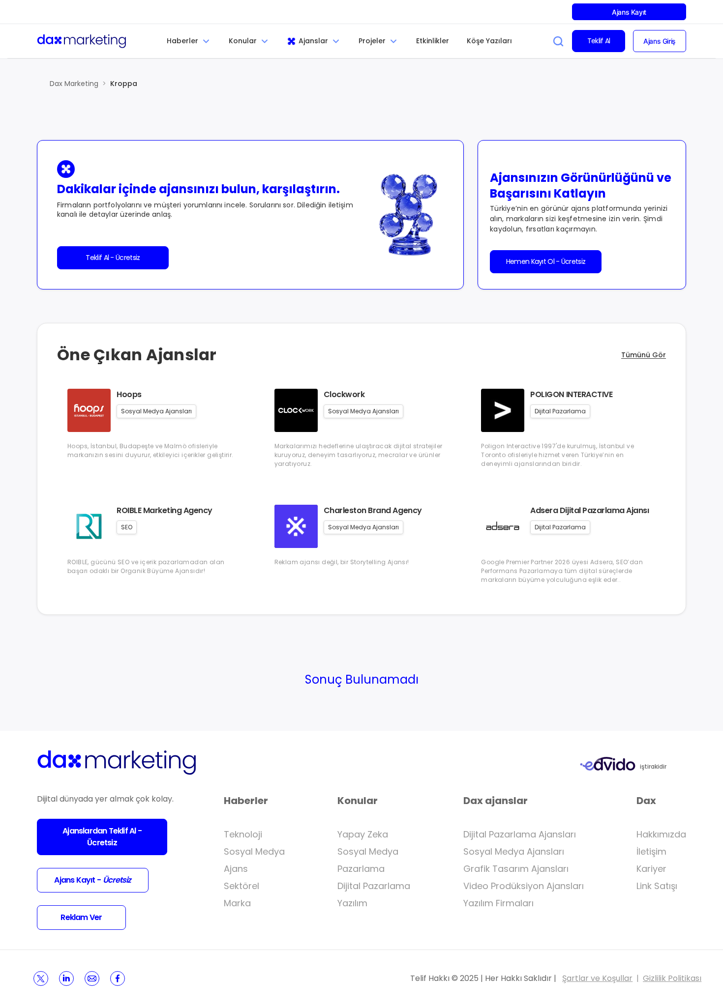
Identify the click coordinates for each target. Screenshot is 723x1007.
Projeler (372, 41)
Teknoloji (243, 834)
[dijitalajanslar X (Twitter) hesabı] (41, 978)
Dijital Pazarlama (373, 886)
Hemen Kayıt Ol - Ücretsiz (546, 261)
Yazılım (352, 903)
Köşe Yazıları (489, 41)
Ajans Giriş (659, 41)
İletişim (651, 851)
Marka (237, 903)
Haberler (182, 41)
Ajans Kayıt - (92, 880)
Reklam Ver (81, 917)
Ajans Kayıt (629, 12)
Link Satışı (656, 886)
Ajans (236, 869)
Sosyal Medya (254, 851)
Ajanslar (313, 41)
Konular (243, 41)
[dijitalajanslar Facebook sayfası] (117, 978)
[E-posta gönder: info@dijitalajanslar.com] (92, 978)
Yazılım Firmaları (498, 903)
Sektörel (241, 886)
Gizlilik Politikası (672, 978)
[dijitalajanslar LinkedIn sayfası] (66, 978)
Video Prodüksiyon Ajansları (523, 886)
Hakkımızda (661, 834)
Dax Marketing (74, 83)
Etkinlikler (432, 41)
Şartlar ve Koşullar (597, 978)
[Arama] (558, 41)
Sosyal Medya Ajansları (513, 851)
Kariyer (651, 869)
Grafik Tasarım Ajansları (516, 869)
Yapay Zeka (362, 834)
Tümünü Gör (643, 355)
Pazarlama (361, 869)
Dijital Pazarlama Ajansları (519, 834)
